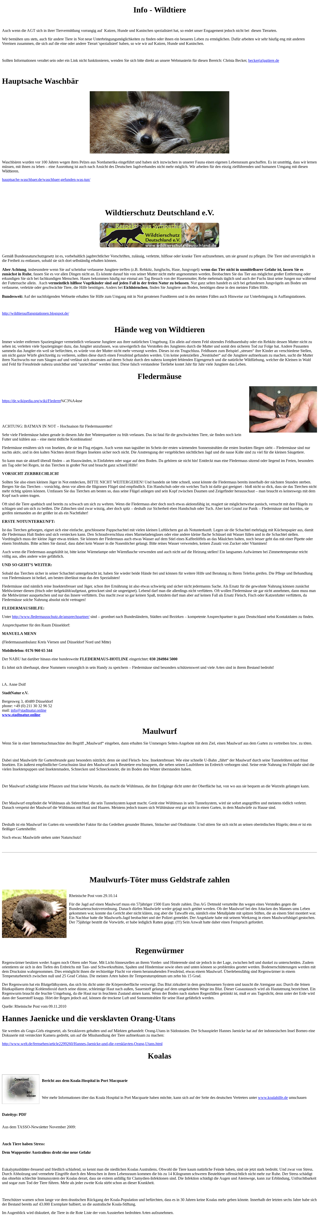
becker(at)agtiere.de (263, 60)
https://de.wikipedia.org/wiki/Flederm (31, 401)
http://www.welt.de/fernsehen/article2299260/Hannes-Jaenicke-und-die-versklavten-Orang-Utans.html (82, 1044)
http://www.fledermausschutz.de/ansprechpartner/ (50, 616)
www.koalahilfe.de (273, 1097)
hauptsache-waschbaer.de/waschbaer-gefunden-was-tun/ (46, 179)
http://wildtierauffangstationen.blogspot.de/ (35, 313)
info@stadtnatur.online (28, 710)
